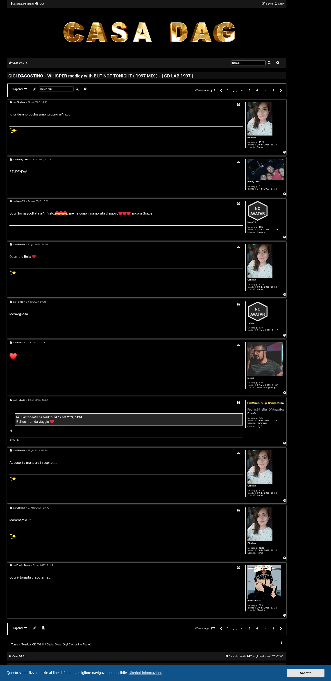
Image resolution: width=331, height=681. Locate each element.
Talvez (250, 323)
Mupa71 (251, 222)
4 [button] (242, 90)
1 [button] (228, 90)
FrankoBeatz (254, 600)
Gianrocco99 (29, 417)
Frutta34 (251, 413)
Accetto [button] (306, 673)
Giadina (251, 137)
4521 (261, 142)
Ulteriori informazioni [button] (145, 673)
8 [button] (273, 90)
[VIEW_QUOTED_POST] (56, 417)
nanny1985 (253, 181)
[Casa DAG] (149, 32)
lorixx (250, 378)
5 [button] (249, 90)
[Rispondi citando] (238, 104)
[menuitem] (39, 4)
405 (261, 227)
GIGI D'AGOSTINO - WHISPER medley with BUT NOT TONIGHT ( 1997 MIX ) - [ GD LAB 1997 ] (100, 76)
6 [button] (257, 90)
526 (261, 382)
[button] (213, 90)
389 (261, 605)
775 (261, 418)
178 (261, 327)
